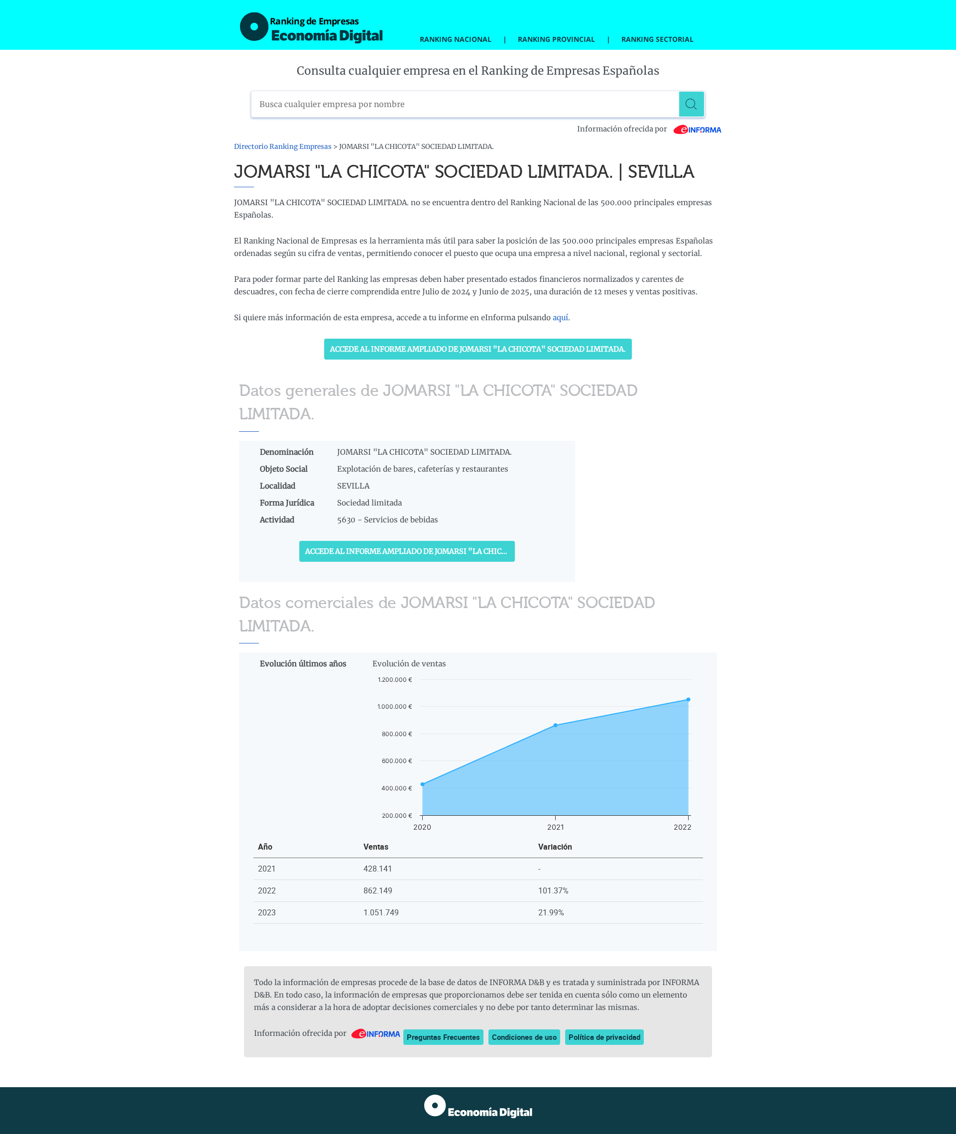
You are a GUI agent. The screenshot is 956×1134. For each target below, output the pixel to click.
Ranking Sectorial (657, 39)
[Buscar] (691, 104)
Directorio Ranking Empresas (283, 146)
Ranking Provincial (556, 39)
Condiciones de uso (524, 1037)
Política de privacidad (604, 1037)
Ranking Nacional (455, 39)
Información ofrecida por (623, 129)
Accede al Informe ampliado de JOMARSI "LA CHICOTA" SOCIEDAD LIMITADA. (478, 349)
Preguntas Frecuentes (443, 1037)
